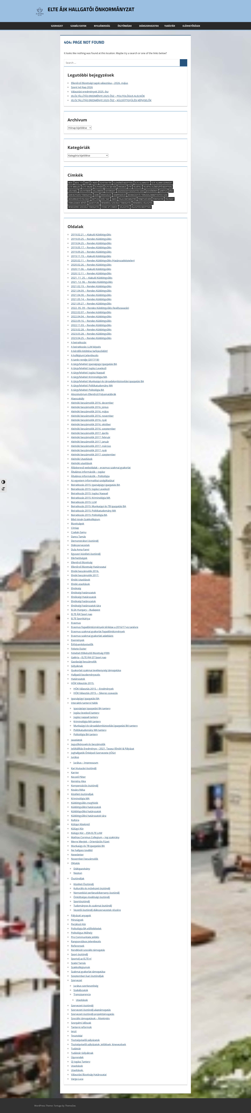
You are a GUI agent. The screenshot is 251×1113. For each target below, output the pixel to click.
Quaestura (94, 203)
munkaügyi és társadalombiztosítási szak (147, 195)
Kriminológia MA (80, 798)
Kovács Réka (78, 789)
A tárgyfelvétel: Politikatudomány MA (92, 385)
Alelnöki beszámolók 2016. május (90, 411)
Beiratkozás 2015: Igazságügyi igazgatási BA (95, 484)
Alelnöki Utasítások (81, 459)
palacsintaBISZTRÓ (127, 199)
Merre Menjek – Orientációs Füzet (90, 841)
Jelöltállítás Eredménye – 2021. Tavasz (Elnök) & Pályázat (102, 748)
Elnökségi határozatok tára (86, 605)
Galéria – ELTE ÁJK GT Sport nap (88, 657)
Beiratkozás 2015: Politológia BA (89, 515)
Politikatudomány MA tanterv (89, 730)
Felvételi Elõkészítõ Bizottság (158, 187)
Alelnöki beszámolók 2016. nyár (89, 420)
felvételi (137, 187)
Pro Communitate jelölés (85, 937)
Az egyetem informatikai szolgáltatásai (92, 480)
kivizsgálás (106, 195)
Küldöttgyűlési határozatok (86, 807)
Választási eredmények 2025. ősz (90, 91)
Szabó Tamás (78, 963)
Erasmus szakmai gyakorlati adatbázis (92, 635)
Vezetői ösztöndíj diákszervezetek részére (97, 910)
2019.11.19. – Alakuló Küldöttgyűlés (91, 256)
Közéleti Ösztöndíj (83, 884)
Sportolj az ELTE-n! (81, 958)
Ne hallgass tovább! (82, 850)
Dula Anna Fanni (80, 549)
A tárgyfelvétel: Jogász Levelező (88, 368)
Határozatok (78, 678)
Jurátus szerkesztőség (85, 985)
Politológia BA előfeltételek (86, 928)
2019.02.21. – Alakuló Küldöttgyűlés (91, 234)
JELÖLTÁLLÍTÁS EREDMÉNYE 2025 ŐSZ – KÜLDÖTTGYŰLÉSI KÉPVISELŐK (111, 100)
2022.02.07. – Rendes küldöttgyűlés (91, 312)
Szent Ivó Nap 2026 (82, 87)
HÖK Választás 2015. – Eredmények (93, 688)
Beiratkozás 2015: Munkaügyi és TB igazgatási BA (98, 506)
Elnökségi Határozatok (83, 597)
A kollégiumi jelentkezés (84, 355)
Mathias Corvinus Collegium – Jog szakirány (95, 837)
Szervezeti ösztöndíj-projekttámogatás (92, 1014)
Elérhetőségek (191, 26)
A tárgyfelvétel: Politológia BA (87, 389)
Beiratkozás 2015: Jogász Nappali (89, 493)
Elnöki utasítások (80, 584)
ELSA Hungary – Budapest (85, 609)
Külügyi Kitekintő (80, 824)
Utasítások (82, 1000)
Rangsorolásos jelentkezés (86, 941)
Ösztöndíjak (125, 26)
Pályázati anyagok (81, 915)
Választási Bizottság (141, 207)
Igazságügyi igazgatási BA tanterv (91, 708)
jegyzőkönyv (152, 191)
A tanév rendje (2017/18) (85, 359)
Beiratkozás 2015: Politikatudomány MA (93, 510)
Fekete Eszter (78, 648)
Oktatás (75, 863)
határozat (110, 191)
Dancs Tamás (78, 536)
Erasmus (76, 623)
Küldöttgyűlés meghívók (84, 802)
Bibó (87, 183)
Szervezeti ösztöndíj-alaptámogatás (91, 1010)
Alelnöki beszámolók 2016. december (92, 402)
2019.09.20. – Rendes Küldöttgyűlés (91, 251)
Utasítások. (77, 1070)
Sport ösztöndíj (79, 954)
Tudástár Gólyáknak (82, 1053)
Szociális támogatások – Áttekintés (90, 1018)
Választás (124, 207)
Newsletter (77, 854)
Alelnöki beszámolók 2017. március (91, 446)
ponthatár (158, 199)
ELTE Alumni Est (142, 183)
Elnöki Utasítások (80, 579)
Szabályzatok (78, 26)
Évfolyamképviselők (82, 644)
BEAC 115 (79, 183)
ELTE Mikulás (74, 187)
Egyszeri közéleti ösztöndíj (86, 553)
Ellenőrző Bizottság (123, 183)
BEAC (70, 183)
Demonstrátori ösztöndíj (84, 540)
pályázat (169, 199)
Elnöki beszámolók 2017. (85, 575)
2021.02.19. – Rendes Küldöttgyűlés (91, 286)
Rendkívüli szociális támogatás (88, 950)
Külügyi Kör (77, 828)
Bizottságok (77, 523)
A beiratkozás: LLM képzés (86, 346)
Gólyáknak (77, 666)
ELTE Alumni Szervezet (162, 183)
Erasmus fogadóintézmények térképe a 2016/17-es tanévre (104, 627)
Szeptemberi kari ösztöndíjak (87, 976)
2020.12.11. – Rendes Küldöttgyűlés (91, 273)
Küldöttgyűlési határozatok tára (88, 815)
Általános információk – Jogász (88, 471)
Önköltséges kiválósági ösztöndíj (91, 897)
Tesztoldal (76, 1035)
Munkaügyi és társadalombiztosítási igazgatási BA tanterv (105, 725)
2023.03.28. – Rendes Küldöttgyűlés (91, 333)
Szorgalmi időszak (81, 1022)
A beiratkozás (78, 342)
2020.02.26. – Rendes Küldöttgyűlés (91, 264)
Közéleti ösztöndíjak (82, 794)
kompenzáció (119, 195)
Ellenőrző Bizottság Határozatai (88, 566)
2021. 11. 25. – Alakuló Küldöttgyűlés (91, 277)
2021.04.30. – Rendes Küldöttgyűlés (91, 295)
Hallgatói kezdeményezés (85, 674)
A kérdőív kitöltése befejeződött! (89, 351)
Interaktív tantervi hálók (84, 703)
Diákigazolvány (81, 868)
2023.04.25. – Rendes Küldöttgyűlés (91, 338)
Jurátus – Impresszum (85, 762)
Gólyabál (72, 191)
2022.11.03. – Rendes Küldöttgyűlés (91, 325)
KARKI (96, 195)
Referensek (77, 945)
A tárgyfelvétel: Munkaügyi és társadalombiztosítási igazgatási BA (107, 381)
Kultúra (75, 820)
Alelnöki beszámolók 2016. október (91, 424)
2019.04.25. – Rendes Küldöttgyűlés (91, 243)
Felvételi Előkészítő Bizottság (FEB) (90, 653)
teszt (74, 1031)
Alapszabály (77, 398)
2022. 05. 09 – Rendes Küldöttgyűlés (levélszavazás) (100, 308)
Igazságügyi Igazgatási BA (85, 698)
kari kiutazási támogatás (80, 195)
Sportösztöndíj (81, 901)
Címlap (75, 528)
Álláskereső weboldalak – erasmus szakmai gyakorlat (101, 467)
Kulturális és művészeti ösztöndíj (91, 888)
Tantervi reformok (81, 1027)
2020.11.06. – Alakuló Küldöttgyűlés (91, 269)
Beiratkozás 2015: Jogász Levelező (90, 489)
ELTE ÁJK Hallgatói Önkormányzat (91, 9)
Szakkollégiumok (80, 967)
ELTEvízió (99, 187)
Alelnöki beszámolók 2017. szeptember (93, 454)
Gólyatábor (85, 191)
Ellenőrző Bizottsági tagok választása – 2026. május (99, 83)
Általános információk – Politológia (90, 476)
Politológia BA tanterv (85, 734)
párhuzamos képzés (77, 203)
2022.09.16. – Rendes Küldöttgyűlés (91, 320)
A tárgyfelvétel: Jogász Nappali (88, 372)
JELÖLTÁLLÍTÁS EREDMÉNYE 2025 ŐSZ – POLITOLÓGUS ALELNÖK (108, 96)
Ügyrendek (77, 1057)
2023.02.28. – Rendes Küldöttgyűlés (91, 329)
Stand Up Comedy (109, 207)
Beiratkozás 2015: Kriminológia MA (90, 497)
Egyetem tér (105, 183)
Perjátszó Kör (144, 199)
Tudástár (169, 26)
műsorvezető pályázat (79, 199)
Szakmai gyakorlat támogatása (88, 971)
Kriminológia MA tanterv (87, 721)
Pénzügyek (77, 919)
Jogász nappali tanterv (85, 717)
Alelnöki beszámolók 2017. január (90, 441)
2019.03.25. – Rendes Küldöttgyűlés (91, 239)
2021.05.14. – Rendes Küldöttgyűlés (91, 299)
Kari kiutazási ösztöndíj (83, 768)
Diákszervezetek (149, 26)
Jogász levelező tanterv (86, 712)
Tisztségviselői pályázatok (85, 1040)
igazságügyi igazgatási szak (130, 191)
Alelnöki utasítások (81, 463)
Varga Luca (77, 1079)
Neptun (95, 199)
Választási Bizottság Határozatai (88, 1074)
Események (77, 640)
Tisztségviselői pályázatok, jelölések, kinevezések (98, 1044)
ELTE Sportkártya (80, 618)
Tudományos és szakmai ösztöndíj (92, 905)
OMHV (114, 199)
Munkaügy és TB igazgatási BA (88, 846)
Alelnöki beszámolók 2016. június (90, 407)
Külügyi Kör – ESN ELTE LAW (86, 833)
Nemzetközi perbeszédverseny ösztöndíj (96, 892)
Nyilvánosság (102, 26)
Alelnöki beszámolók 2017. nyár (89, 450)
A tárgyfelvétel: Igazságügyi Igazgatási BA (94, 364)
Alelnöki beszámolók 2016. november (92, 415)
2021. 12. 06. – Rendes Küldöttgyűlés (92, 282)
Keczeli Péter (78, 776)
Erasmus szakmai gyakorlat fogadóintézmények (98, 631)
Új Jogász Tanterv (80, 1061)
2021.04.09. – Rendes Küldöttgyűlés (91, 290)
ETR (129, 187)
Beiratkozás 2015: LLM (84, 502)
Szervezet (57, 26)
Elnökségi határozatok (83, 592)
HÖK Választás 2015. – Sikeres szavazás (95, 693)
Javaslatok (76, 740)
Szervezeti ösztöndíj (82, 1005)
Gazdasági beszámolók (84, 661)
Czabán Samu (78, 532)
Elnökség (76, 588)
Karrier (75, 772)
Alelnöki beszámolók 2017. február (90, 437)
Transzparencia (82, 994)
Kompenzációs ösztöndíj (84, 785)
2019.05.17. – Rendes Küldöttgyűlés (91, 247)
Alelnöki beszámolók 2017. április (90, 433)
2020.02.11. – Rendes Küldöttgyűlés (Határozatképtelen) (103, 260)
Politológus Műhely (81, 932)
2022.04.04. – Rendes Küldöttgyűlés (91, 316)
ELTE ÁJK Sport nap (81, 614)
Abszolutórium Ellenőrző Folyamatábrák (93, 394)
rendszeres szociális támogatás (83, 207)
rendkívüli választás (143, 203)
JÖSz (171, 191)
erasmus (122, 187)
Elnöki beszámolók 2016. (85, 571)
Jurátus (163, 191)
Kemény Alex (78, 781)
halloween (98, 191)
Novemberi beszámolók (84, 858)
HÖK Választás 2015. (82, 683)
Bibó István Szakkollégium (85, 519)
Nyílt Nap (105, 199)
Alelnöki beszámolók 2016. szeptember (93, 428)
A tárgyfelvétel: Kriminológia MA (89, 377)
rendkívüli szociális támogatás (116, 203)
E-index (94, 183)
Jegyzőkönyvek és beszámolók (88, 744)
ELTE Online (87, 187)
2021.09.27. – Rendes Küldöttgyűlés (91, 303)
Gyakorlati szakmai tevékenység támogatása (96, 670)
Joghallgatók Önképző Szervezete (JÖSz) (93, 752)
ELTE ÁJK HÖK (110, 187)
